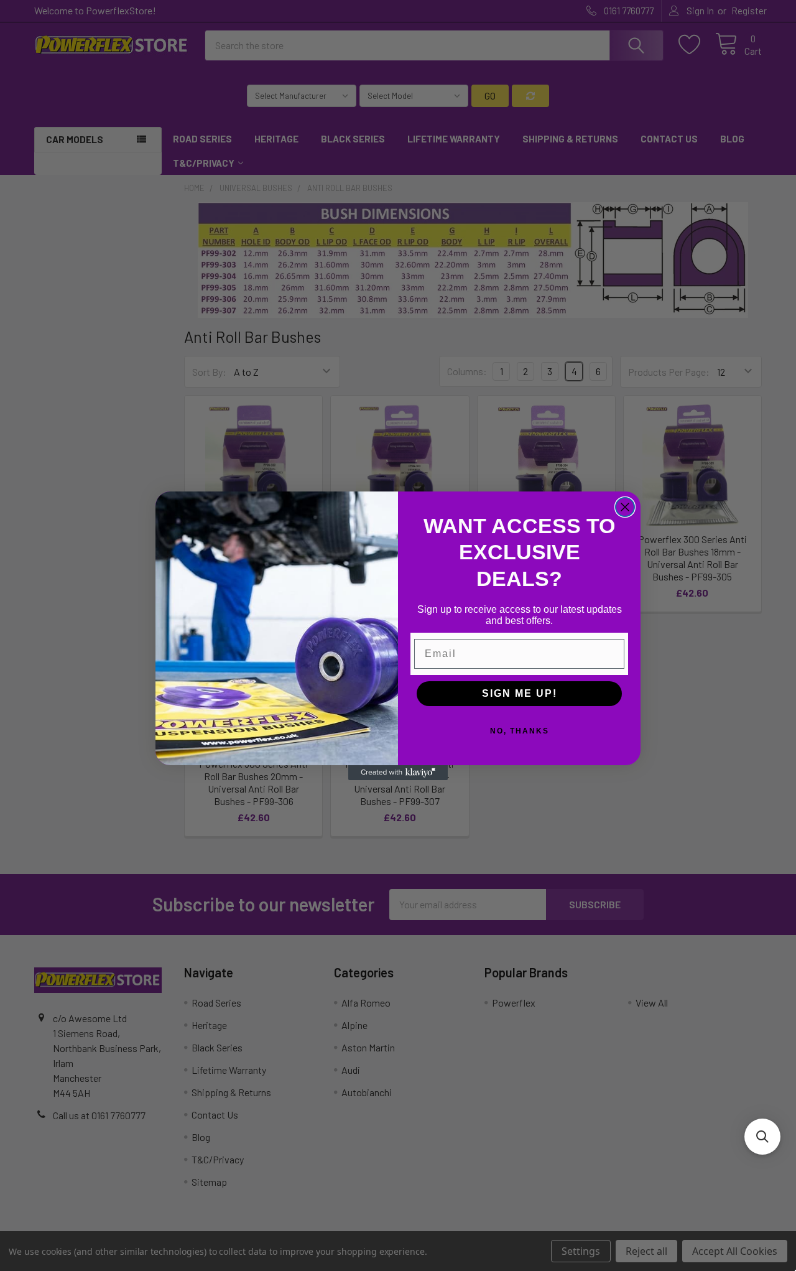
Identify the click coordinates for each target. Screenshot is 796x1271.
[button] (762, 1137)
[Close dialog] (625, 507)
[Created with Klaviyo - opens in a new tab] (398, 772)
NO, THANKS (519, 731)
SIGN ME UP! (519, 693)
